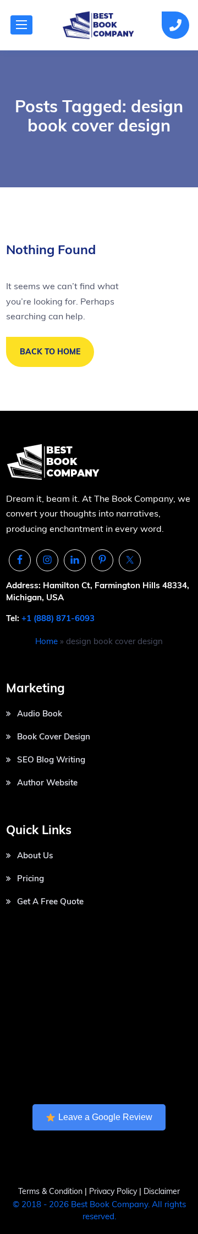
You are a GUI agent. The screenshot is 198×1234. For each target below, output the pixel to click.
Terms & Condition (50, 1191)
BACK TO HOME (50, 352)
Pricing (30, 878)
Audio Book (39, 713)
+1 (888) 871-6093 (58, 618)
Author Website (47, 782)
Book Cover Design (53, 736)
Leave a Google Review (105, 1117)
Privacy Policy (114, 1191)
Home (46, 641)
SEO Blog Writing (51, 759)
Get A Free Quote (50, 901)
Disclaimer (162, 1191)
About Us (35, 855)
